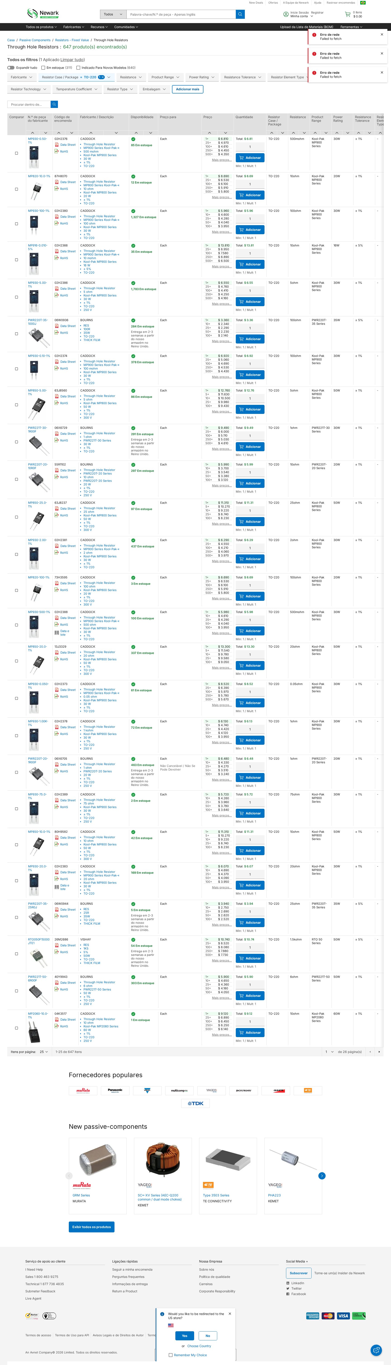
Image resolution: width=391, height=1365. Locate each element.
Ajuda (317, 2)
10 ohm (88, 189)
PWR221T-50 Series (97, 989)
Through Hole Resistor (99, 144)
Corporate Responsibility (217, 1291)
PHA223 (274, 1195)
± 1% (87, 162)
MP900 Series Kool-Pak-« (101, 148)
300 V (87, 417)
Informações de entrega (130, 1284)
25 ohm (88, 511)
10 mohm (89, 258)
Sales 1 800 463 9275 (41, 1277)
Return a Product (124, 1291)
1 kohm (88, 730)
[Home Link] (42, 14)
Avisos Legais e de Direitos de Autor (118, 1335)
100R (86, 329)
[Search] (240, 14)
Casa (11, 40)
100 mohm (90, 368)
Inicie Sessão (300, 12)
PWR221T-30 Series (97, 440)
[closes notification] (382, 34)
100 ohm (89, 223)
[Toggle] (10, 67)
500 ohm (89, 624)
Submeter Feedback (40, 1291)
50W (86, 955)
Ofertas (273, 2)
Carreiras (205, 1284)
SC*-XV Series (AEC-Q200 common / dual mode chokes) (160, 1197)
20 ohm (88, 655)
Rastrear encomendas (341, 2)
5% (85, 952)
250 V (87, 310)
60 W (87, 1030)
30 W (87, 158)
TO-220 (88, 166)
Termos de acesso (38, 1335)
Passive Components (34, 40)
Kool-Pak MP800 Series (100, 192)
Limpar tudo (71, 59)
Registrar (317, 12)
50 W (87, 406)
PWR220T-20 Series (97, 473)
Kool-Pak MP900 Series (100, 155)
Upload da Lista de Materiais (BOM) (306, 27)
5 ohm (87, 292)
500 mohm (90, 151)
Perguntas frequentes (128, 1277)
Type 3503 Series (216, 1195)
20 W (87, 196)
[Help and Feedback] (376, 1350)
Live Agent (33, 1298)
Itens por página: (23, 1052)
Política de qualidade (214, 1277)
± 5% (87, 269)
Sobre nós (206, 1269)
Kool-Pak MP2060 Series (100, 1026)
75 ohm (88, 803)
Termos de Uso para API (72, 1335)
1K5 (85, 948)
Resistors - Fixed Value (72, 40)
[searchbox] (181, 14)
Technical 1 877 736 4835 (44, 1284)
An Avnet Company (38, 1352)
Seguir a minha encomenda (132, 1269)
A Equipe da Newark (296, 2)
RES (86, 325)
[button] (41, 27)
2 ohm (87, 552)
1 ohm (87, 437)
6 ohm (87, 986)
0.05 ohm (90, 696)
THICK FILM (91, 340)
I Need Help (34, 1269)
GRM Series (81, 1195)
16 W (86, 265)
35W (86, 332)
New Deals (256, 2)
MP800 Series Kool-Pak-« (101, 185)
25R (86, 912)
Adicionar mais (187, 89)
